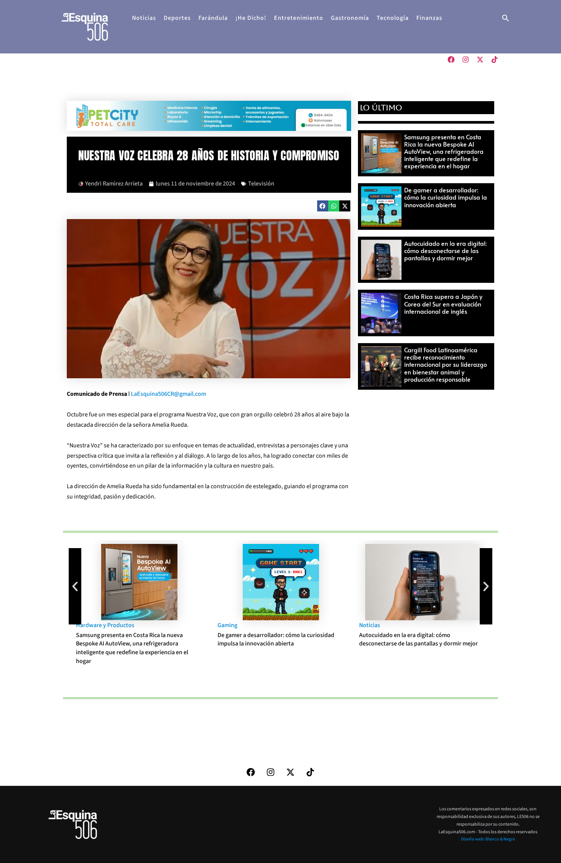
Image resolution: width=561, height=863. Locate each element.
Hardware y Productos (105, 625)
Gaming (227, 625)
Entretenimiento (298, 18)
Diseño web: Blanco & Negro (488, 839)
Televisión (261, 183)
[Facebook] (451, 59)
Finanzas (429, 18)
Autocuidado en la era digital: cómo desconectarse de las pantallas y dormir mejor (445, 250)
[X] (480, 59)
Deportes (177, 18)
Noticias (144, 18)
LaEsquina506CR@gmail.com (168, 394)
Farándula (213, 18)
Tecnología (393, 18)
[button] (505, 19)
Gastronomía (350, 18)
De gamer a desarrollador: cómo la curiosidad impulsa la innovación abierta (445, 197)
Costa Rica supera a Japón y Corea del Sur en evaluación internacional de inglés (443, 303)
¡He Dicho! (250, 18)
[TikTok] (494, 59)
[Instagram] (465, 59)
